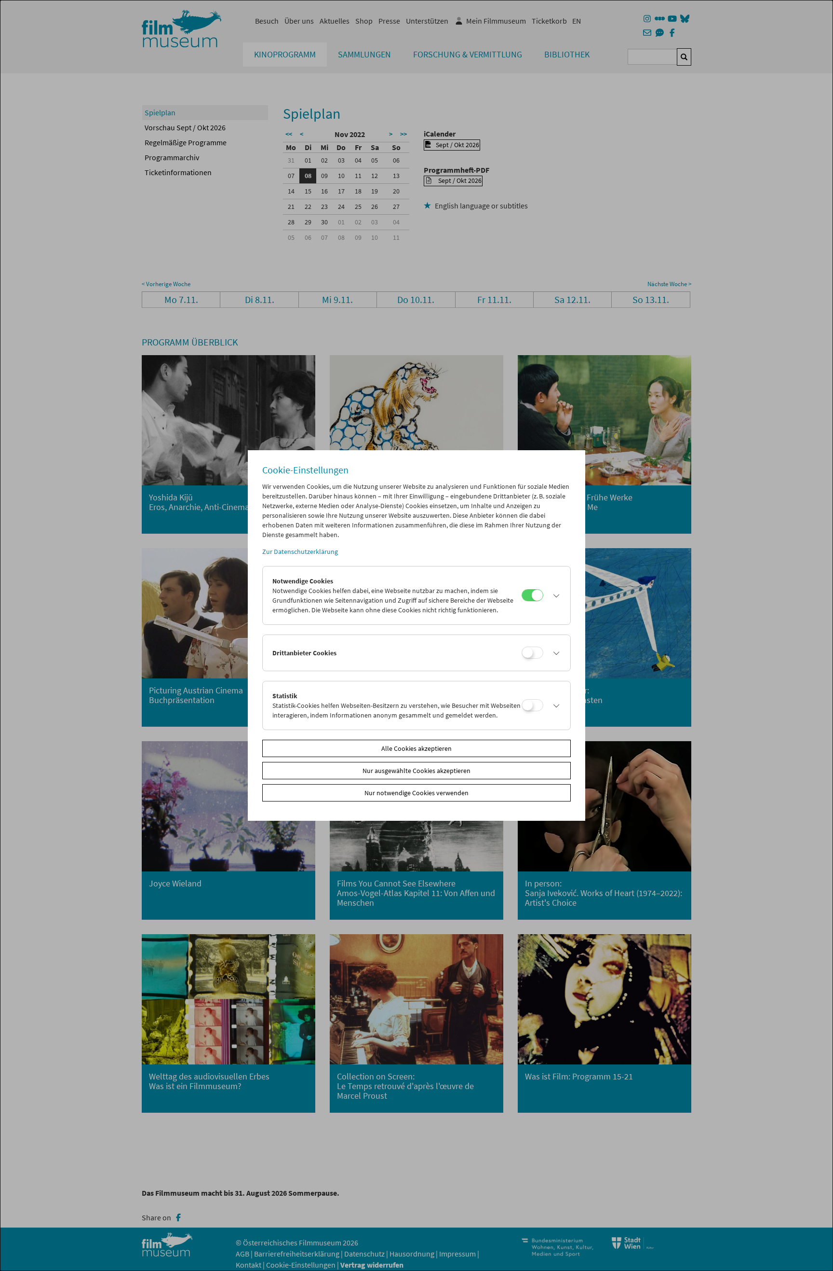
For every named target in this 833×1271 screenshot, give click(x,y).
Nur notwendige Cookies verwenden (416, 792)
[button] (554, 595)
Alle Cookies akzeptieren (416, 748)
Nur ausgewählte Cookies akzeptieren (416, 770)
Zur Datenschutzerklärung (300, 551)
